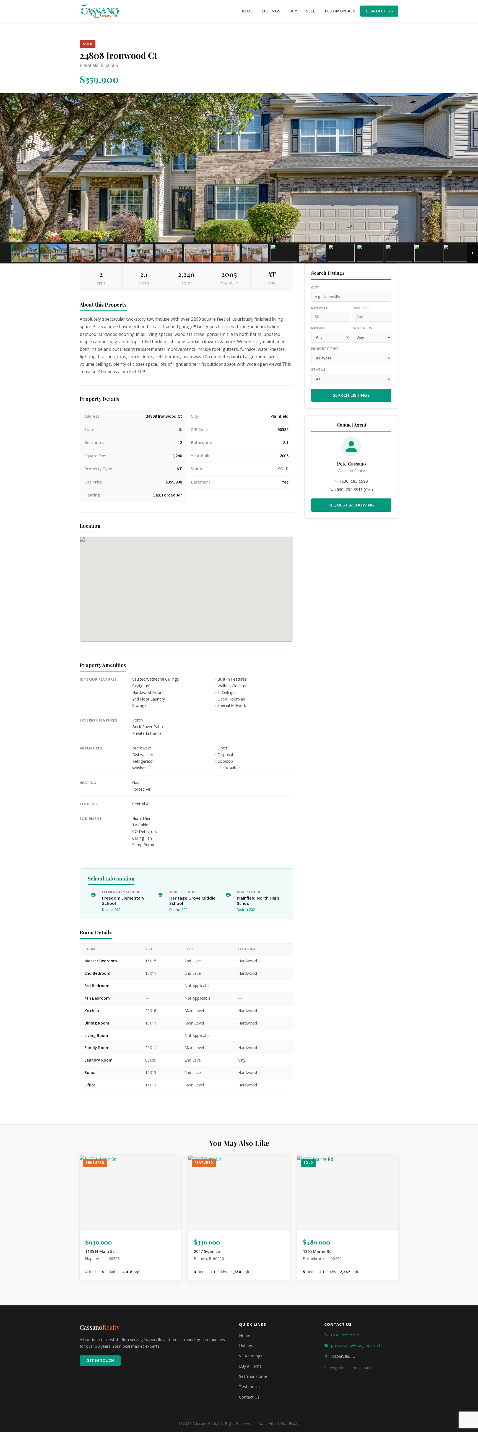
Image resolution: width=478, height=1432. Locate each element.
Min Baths (362, 328)
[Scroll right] (472, 252)
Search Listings (351, 395)
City (315, 287)
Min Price (319, 307)
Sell (310, 11)
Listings (271, 11)
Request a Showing (351, 505)
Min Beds (319, 328)
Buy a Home (250, 1366)
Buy (293, 11)
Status (318, 369)
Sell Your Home (253, 1376)
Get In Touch (100, 1360)
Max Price (362, 307)
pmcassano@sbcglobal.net (355, 1345)
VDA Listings (250, 1355)
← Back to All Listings (116, 1117)
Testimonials (339, 11)
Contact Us (379, 11)
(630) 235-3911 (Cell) (354, 489)
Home (246, 11)
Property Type (324, 348)
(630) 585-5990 (354, 481)
